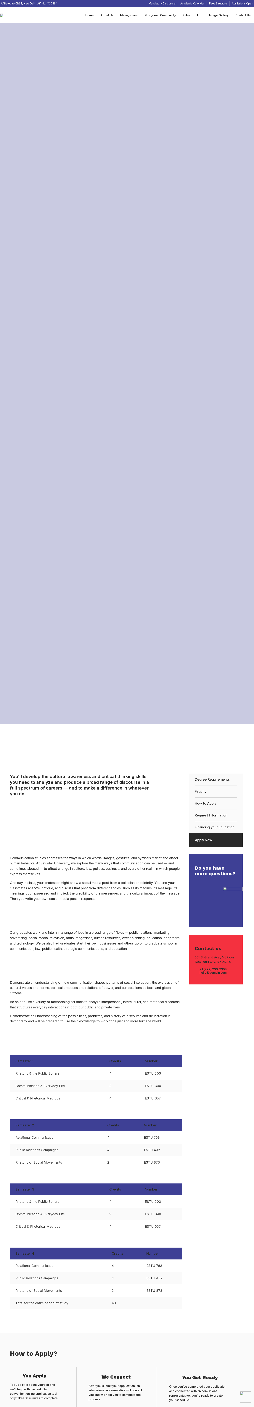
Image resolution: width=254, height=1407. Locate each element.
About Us (106, 15)
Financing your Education (214, 827)
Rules (186, 15)
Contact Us (243, 15)
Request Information (211, 815)
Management (129, 15)
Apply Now (203, 840)
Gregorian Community (160, 15)
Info (199, 15)
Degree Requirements (212, 779)
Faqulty (200, 791)
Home (89, 15)
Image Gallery (219, 15)
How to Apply (205, 803)
